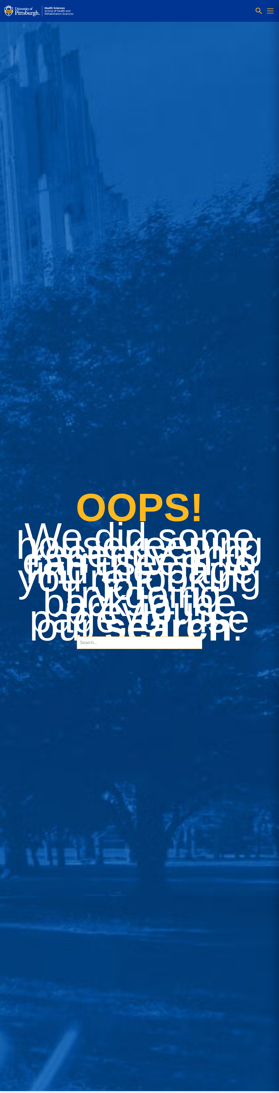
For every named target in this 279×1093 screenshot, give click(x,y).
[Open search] (258, 11)
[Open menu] (270, 11)
